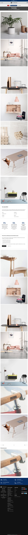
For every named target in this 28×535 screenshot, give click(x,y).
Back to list (14, 445)
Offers (8, 5)
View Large (26, 450)
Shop (15, 491)
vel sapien (4, 237)
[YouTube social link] (13, 0)
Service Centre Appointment (13, 5)
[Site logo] (14, 2)
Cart (15, 492)
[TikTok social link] (15, 0)
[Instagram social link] (12, 0)
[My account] (16, 0)
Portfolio (12, 9)
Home (9, 9)
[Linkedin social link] (14, 0)
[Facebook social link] (11, 0)
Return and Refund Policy (17, 496)
